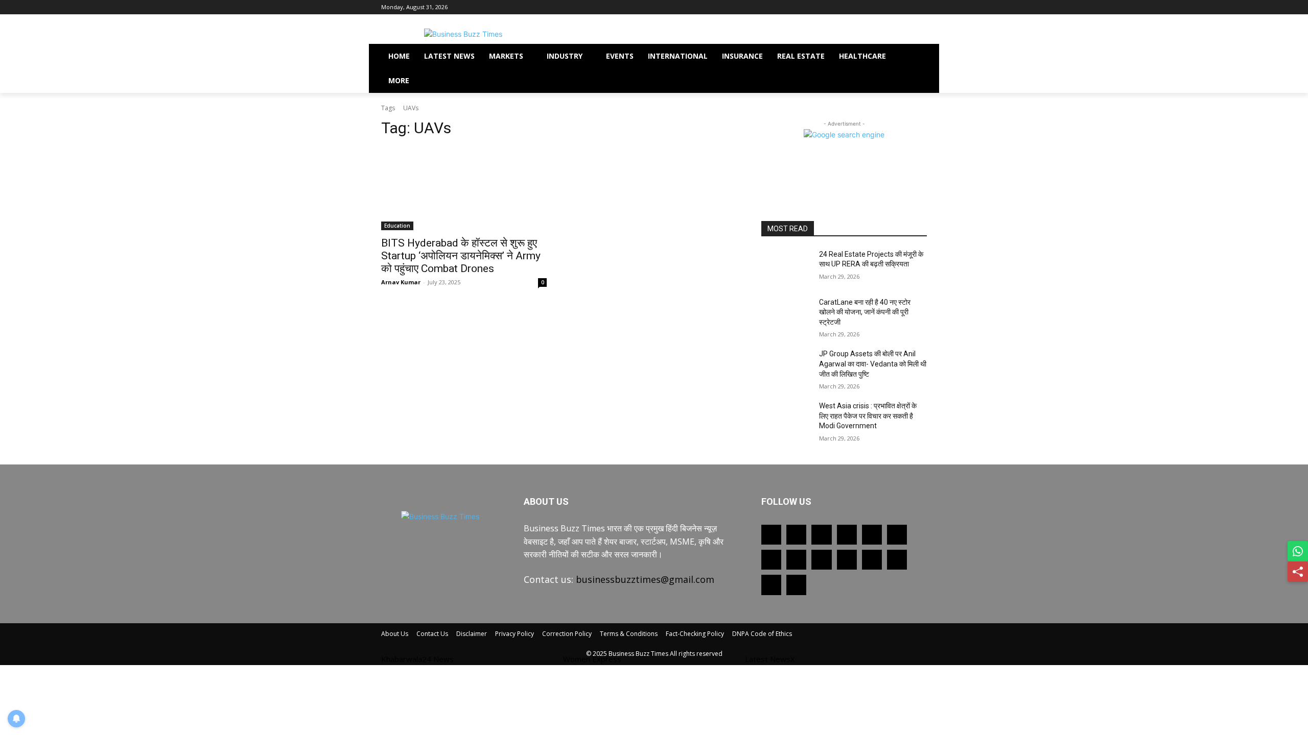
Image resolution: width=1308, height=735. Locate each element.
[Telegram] (796, 560)
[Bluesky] (897, 560)
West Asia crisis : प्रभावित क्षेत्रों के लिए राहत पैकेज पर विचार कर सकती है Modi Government (868, 416)
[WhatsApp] (847, 560)
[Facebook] (864, 7)
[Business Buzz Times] (463, 34)
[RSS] (771, 560)
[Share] (1298, 571)
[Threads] (796, 585)
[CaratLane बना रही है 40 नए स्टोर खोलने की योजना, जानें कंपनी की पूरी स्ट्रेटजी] (786, 315)
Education (397, 225)
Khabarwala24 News (417, 659)
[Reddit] (897, 535)
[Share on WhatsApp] (1298, 551)
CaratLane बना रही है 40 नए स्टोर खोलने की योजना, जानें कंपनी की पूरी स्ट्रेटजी (864, 312)
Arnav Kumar (401, 282)
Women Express (592, 659)
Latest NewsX (770, 659)
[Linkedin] (847, 535)
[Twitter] (878, 7)
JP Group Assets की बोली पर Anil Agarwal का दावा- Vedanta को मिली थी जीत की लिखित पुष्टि (872, 364)
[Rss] (836, 7)
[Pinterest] (907, 7)
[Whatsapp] (850, 7)
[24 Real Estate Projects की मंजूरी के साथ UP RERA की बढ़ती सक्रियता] (786, 267)
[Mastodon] (771, 585)
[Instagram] (893, 7)
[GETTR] (796, 535)
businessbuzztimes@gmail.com (645, 579)
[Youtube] (921, 7)
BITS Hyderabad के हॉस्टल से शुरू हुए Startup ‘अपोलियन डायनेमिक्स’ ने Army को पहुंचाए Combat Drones (461, 256)
